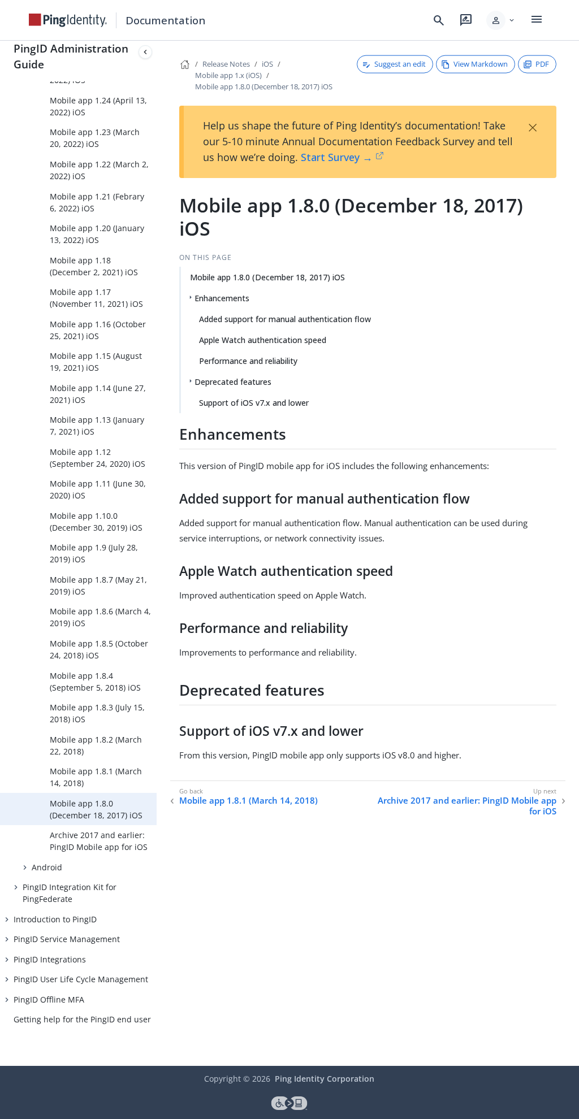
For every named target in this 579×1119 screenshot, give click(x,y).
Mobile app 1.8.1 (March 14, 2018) (96, 777)
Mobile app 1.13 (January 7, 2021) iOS (97, 425)
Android (47, 867)
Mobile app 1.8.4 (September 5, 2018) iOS (95, 681)
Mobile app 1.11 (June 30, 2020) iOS (98, 489)
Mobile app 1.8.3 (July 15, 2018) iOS (97, 713)
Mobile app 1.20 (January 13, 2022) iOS (97, 234)
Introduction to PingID (55, 919)
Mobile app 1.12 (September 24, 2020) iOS (97, 457)
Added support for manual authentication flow (285, 319)
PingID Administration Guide (71, 56)
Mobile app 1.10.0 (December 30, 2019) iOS (96, 521)
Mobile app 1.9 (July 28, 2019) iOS (94, 553)
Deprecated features (233, 381)
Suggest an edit (400, 64)
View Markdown (480, 64)
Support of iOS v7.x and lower (254, 402)
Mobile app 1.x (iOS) (228, 75)
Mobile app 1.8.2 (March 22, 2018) (96, 745)
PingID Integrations (50, 959)
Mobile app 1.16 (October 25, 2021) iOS (98, 330)
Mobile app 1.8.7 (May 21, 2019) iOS (98, 585)
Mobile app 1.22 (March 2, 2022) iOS (99, 170)
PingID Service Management (67, 939)
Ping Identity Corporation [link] (324, 1078)
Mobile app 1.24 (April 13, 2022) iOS (98, 106)
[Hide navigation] (145, 52)
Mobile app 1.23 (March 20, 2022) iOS (95, 138)
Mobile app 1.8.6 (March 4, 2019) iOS (100, 617)
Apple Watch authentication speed (262, 340)
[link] (68, 20)
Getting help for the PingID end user (82, 1019)
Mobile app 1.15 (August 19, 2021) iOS (96, 361)
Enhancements (222, 298)
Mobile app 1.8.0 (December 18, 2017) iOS (96, 809)
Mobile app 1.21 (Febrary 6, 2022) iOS (97, 202)
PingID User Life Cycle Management (81, 979)
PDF (542, 64)
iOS (267, 64)
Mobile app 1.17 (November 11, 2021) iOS (96, 298)
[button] (501, 20)
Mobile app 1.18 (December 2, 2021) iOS (94, 266)
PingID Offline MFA (49, 999)
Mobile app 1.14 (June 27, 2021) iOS (98, 394)
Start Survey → (337, 157)
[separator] (156, 553)
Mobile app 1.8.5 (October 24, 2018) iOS (99, 649)
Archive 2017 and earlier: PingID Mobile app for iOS (99, 841)
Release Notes (226, 64)
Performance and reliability (248, 360)
